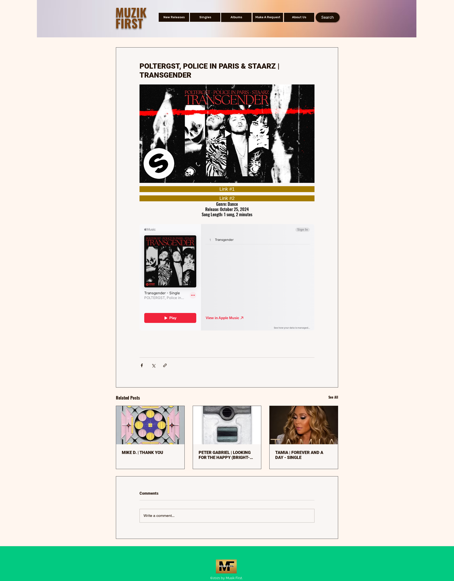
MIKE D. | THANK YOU (142, 452)
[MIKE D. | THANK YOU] (150, 425)
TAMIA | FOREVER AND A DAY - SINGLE (299, 455)
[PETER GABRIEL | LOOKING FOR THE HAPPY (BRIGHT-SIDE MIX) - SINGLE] (227, 425)
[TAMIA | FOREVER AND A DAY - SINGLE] (304, 425)
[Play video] (227, 133)
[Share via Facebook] (142, 365)
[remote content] (227, 189)
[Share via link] (165, 365)
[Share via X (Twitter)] (153, 365)
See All (333, 397)
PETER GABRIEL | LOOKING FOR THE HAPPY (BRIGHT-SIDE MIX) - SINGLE (225, 455)
